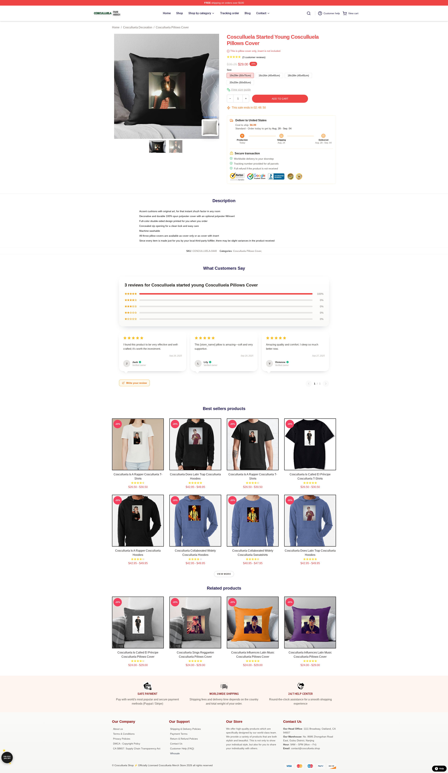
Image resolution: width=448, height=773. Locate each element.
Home (116, 27)
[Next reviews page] (326, 383)
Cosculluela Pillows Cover (172, 27)
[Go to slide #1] (157, 146)
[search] (308, 13)
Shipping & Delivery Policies (185, 728)
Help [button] (441, 768)
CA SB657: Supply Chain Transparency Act (136, 748)
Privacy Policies (121, 738)
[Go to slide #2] (175, 146)
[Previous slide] (117, 86)
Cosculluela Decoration (137, 27)
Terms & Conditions (124, 733)
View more (224, 574)
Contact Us (176, 743)
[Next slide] (215, 86)
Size (229, 69)
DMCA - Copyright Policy (126, 743)
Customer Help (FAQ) (182, 748)
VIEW (138, 466)
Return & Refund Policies (184, 738)
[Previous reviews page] (309, 383)
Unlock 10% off (7, 757)
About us (118, 728)
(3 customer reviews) (253, 57)
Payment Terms (178, 733)
